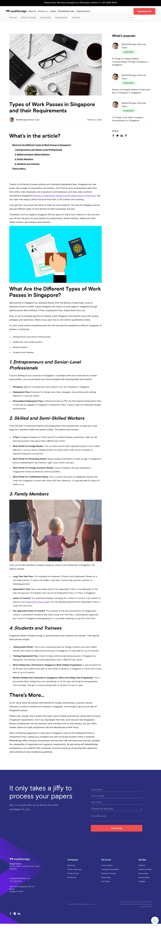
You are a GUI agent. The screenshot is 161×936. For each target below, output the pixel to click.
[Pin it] (126, 136)
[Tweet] (117, 135)
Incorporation (128, 52)
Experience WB (144, 11)
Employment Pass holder (37, 602)
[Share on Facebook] (113, 135)
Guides (53, 11)
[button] (43, 11)
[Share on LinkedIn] (122, 135)
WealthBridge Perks (66, 11)
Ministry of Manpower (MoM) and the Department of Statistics (64, 195)
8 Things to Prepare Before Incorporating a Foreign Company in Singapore (130, 61)
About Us (32, 11)
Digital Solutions (83, 11)
